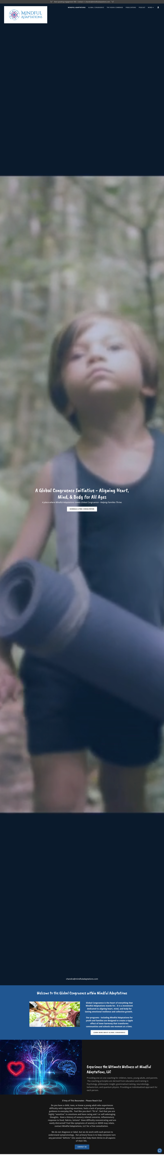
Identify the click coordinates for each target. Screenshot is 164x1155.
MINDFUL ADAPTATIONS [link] (77, 7)
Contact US (82, 1147)
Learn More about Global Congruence (109, 1032)
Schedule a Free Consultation (82, 509)
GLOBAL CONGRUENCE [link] (96, 7)
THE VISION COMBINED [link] (115, 7)
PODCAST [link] (142, 7)
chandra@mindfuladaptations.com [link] (82, 979)
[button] (151, 8)
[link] (25, 7)
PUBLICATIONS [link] (131, 7)
